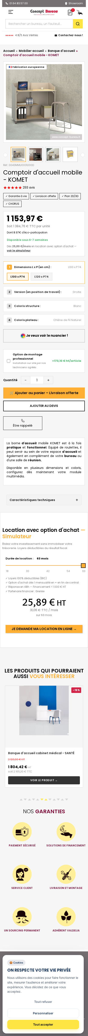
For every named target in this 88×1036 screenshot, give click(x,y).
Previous (5, 155)
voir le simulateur (19, 250)
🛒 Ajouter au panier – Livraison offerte (44, 392)
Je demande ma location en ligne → (44, 628)
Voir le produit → (44, 780)
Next (83, 155)
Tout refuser (43, 1001)
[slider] (83, 565)
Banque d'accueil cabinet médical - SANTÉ (41, 753)
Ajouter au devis (44, 406)
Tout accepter (43, 1024)
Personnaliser (43, 1013)
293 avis (28, 187)
